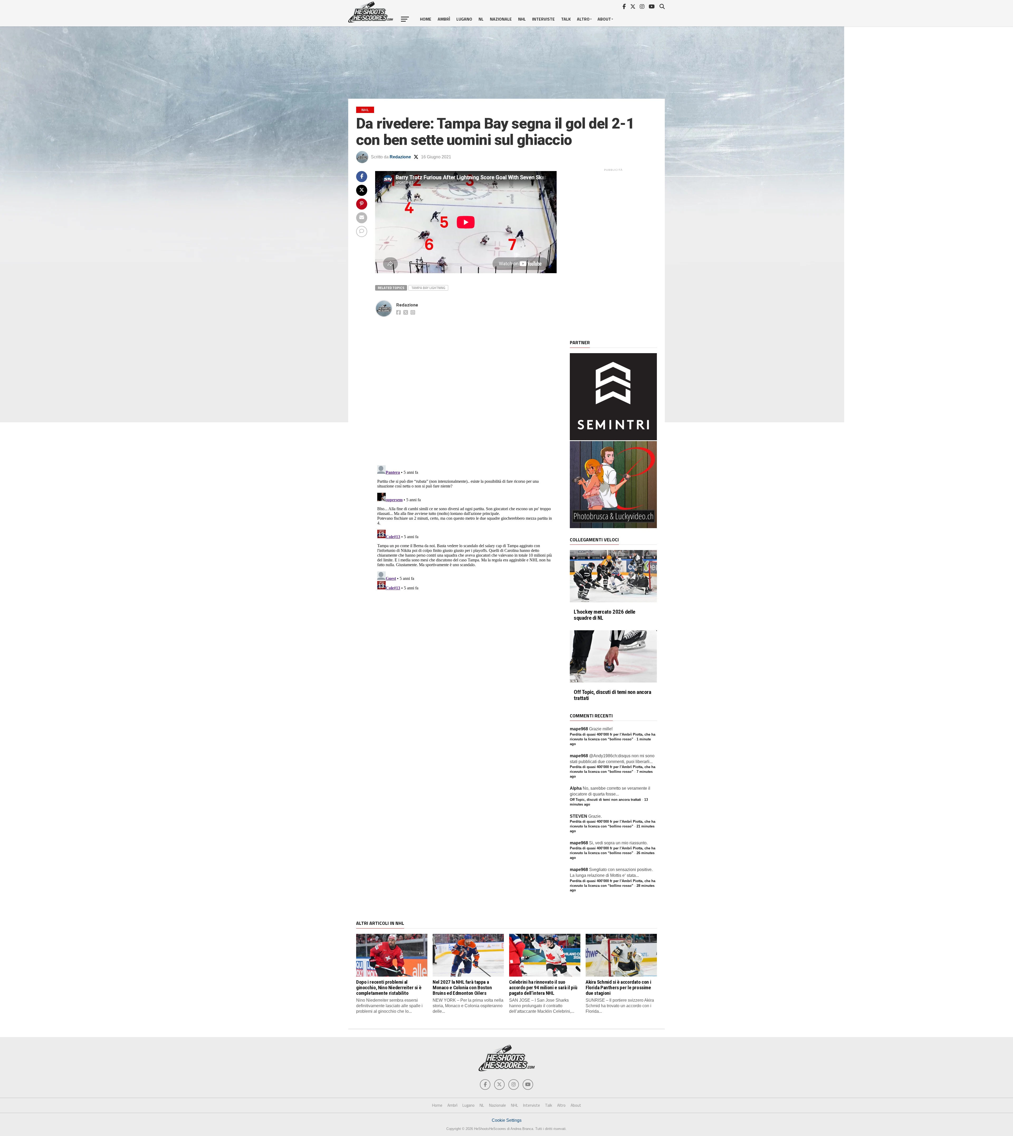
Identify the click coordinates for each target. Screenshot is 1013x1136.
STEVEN (578, 816)
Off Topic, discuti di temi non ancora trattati (612, 695)
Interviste (543, 19)
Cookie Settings (507, 1120)
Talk (566, 19)
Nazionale (501, 19)
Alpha (576, 788)
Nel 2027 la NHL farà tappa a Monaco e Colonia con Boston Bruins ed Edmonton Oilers (462, 987)
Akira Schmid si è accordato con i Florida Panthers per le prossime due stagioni (618, 987)
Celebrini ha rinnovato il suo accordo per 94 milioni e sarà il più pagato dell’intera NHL (543, 987)
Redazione (400, 157)
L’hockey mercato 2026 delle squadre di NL (604, 615)
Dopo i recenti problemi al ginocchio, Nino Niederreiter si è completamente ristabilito (388, 987)
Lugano (464, 19)
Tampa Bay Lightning (428, 287)
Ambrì (444, 19)
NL (481, 19)
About (604, 19)
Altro (583, 19)
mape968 (579, 729)
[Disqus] (466, 385)
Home (425, 19)
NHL (522, 19)
